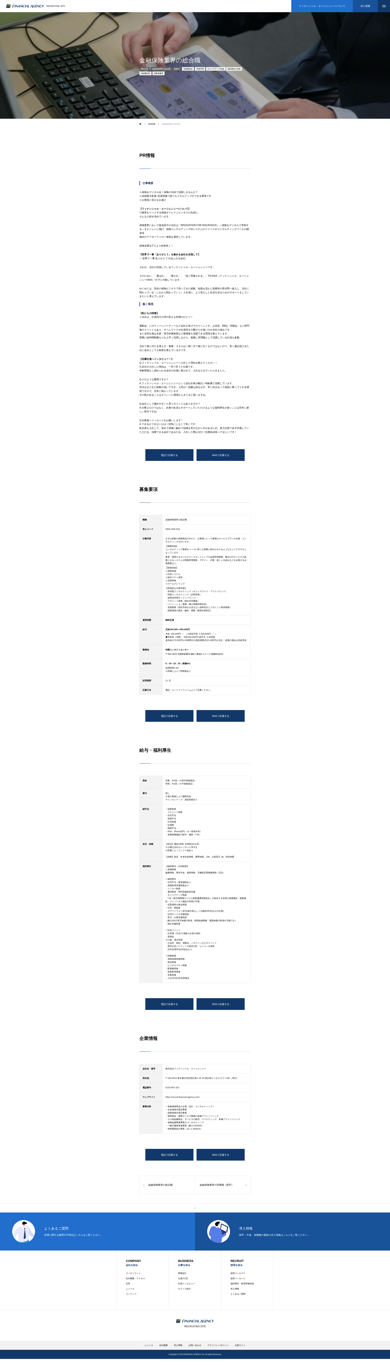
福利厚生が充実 (234, 69)
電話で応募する (169, 455)
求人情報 (234, 1289)
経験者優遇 (158, 73)
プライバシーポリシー (218, 1345)
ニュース (130, 1289)
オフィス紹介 (184, 1289)
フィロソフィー (133, 1273)
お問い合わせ (194, 1345)
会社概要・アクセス (135, 1278)
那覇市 (177, 69)
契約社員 (144, 69)
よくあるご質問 (237, 1294)
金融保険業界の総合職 (161, 69)
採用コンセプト (237, 1273)
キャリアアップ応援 (215, 69)
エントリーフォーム (181, 690)
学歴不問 (200, 69)
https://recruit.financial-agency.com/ (182, 1097)
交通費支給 (188, 69)
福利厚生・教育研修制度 (242, 1284)
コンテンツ (131, 1294)
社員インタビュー (186, 1284)
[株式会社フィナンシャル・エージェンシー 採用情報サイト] (25, 6)
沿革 (128, 1284)
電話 (167, 690)
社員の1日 (183, 1278)
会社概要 (163, 1345)
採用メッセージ (237, 1278)
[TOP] (195, 1208)
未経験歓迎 (145, 73)
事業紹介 (182, 1273)
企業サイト (240, 1345)
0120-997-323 (172, 1087)
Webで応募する (220, 455)
